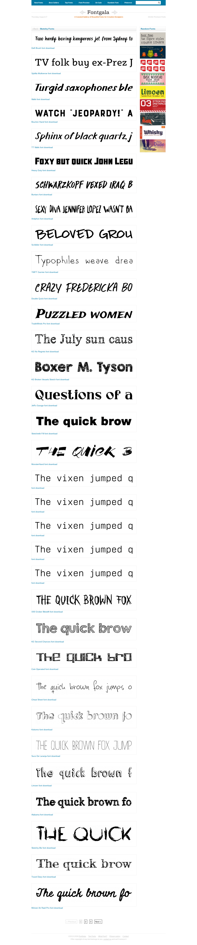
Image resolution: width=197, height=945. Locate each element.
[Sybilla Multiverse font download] (83, 71)
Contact (126, 936)
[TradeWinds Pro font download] (83, 321)
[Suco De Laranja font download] (83, 754)
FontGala (82, 936)
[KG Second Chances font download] (83, 639)
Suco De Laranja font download (45, 756)
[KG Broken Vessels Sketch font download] (83, 377)
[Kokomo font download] (83, 727)
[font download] (83, 486)
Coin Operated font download (44, 669)
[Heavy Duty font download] (83, 168)
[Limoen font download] (83, 783)
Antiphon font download (42, 219)
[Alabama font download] (83, 812)
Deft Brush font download (43, 48)
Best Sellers (54, 3)
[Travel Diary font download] (83, 874)
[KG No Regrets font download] (83, 349)
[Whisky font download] (153, 138)
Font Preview (84, 3)
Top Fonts (69, 3)
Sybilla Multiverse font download (46, 73)
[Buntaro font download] (83, 192)
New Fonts (38, 3)
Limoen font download (41, 785)
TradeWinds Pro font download (45, 323)
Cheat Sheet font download (43, 699)
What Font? (102, 936)
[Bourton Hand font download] (83, 120)
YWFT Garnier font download (44, 272)
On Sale (98, 3)
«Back (35, 29)
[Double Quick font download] (83, 296)
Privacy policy (114, 936)
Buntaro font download (41, 194)
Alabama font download (42, 814)
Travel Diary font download (43, 877)
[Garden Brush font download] (153, 58)
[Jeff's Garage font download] (83, 403)
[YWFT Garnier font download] (83, 270)
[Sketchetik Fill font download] (83, 431)
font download (37, 488)
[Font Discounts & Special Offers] (153, 72)
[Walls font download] (83, 97)
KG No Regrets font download (45, 351)
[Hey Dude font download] (153, 152)
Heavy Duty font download (43, 170)
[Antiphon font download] (83, 216)
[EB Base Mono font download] (153, 45)
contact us (107, 939)
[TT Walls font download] (83, 145)
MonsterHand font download (44, 464)
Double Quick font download (44, 298)
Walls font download (40, 99)
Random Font (113, 3)
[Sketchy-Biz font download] (83, 846)
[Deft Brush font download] (83, 46)
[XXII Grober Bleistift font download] (83, 609)
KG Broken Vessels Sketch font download (50, 379)
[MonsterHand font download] (83, 462)
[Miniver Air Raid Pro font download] (83, 906)
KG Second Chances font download (47, 642)
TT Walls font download (42, 147)
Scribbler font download (42, 245)
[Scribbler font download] (83, 242)
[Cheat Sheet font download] (83, 697)
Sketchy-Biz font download (43, 848)
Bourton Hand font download (44, 122)
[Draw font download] (153, 125)
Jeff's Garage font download (44, 405)
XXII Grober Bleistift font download (47, 612)
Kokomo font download (41, 729)
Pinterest (128, 3)
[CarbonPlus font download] (153, 112)
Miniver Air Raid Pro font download (47, 908)
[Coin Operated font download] (83, 667)
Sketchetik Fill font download (44, 433)
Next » (98, 922)
